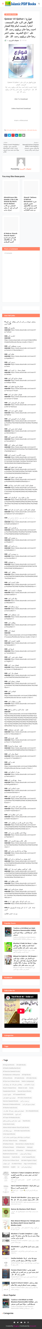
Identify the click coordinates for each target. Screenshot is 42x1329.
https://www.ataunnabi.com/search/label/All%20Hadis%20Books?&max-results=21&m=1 (20, 340)
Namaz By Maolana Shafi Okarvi (23, 1209)
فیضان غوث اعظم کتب (9, 1098)
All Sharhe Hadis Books (10, 1108)
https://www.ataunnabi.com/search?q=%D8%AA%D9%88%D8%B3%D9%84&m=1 (20, 749)
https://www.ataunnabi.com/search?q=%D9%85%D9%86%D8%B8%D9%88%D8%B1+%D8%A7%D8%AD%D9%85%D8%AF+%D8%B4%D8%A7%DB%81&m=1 (20, 874)
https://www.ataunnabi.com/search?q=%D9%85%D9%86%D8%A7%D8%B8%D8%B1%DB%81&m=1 (21, 576)
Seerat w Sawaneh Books (10, 1101)
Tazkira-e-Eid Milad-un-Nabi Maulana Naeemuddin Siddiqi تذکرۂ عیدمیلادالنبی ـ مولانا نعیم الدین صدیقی (25, 931)
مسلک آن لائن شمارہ (25, 1154)
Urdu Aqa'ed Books (9, 1134)
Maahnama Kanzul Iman (10, 1154)
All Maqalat (22, 1140)
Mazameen (6, 1157)
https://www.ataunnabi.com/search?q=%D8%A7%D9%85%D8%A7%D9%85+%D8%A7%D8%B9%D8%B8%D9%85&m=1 (20, 471)
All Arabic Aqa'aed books (22, 1131)
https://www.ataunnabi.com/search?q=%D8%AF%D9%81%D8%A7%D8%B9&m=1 (20, 585)
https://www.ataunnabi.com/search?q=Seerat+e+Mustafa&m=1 (20, 349)
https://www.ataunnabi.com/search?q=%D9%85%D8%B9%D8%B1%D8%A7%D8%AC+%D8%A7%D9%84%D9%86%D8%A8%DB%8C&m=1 (20, 894)
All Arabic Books (11, 130)
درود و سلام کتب (7, 1131)
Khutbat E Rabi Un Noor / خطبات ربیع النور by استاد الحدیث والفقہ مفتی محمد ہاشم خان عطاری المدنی (25, 945)
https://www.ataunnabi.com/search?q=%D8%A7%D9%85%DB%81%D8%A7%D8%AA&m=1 (21, 423)
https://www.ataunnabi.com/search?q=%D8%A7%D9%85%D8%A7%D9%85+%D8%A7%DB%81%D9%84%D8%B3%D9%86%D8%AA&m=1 (20, 490)
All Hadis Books (19, 1078)
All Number (19, 1150)
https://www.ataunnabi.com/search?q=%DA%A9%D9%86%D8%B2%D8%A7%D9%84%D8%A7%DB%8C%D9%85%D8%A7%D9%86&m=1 (21, 503)
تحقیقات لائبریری (14, 40)
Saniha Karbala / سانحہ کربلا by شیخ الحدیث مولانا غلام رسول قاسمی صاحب (24, 1259)
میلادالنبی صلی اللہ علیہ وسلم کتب (12, 1084)
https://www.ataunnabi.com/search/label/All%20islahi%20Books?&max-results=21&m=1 (20, 695)
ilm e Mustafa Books (32, 1111)
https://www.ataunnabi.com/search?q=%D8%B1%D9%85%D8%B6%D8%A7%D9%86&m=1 (21, 685)
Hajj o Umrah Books (30, 1164)
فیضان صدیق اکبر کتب (28, 1104)
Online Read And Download (21, 108)
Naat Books (26, 1121)
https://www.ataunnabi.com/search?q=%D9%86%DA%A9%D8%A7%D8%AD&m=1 (20, 884)
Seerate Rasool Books (24, 1091)
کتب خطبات (6, 1164)
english (13, 1167)
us (18, 1167)
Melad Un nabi (22, 1088)
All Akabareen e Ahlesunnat (11, 1075)
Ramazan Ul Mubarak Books (11, 1104)
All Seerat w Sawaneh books (11, 1071)
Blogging (16, 1326)
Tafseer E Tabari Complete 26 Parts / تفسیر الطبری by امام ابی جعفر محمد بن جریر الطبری (25, 1175)
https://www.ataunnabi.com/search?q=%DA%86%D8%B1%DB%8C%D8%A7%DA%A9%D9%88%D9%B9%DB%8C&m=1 (20, 827)
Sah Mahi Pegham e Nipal (28, 1160)
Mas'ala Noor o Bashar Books (25, 1144)
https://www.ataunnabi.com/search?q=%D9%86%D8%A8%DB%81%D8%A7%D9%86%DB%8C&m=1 (20, 863)
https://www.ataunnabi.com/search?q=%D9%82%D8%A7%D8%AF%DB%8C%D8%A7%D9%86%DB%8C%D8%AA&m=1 (20, 532)
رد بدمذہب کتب (24, 1101)
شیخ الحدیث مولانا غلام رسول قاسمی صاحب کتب (16, 1137)
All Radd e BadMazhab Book (11, 1068)
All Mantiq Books (31, 1150)
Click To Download (21, 99)
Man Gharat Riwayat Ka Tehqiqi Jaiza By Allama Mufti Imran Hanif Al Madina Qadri (25, 1223)
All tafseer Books (8, 1144)
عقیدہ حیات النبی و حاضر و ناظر (12, 1121)
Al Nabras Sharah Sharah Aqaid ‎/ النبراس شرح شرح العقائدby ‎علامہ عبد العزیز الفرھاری (10, 237)
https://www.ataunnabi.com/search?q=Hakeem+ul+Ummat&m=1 (20, 513)
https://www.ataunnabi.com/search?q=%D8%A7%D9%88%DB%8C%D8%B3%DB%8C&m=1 (20, 800)
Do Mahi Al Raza (17, 1164)
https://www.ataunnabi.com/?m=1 (19, 903)
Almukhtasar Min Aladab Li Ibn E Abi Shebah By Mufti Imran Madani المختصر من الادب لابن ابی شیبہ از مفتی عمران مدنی (11, 203)
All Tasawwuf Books (19, 1094)
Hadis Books (16, 1157)
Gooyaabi (33, 1326)
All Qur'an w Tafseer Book (11, 1160)
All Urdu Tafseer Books (10, 1140)
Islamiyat (29, 1147)
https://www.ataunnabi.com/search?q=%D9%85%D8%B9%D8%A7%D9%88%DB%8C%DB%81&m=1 (21, 449)
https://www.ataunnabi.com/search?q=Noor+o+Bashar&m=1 (20, 741)
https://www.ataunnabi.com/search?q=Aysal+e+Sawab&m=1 (20, 757)
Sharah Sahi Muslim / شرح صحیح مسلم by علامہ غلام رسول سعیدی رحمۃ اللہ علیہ (25, 1198)
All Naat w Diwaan (8, 1147)
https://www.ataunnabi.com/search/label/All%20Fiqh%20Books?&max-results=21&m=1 (20, 766)
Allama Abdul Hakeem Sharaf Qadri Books (16, 1127)
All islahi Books (32, 130)
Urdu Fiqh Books (8, 1114)
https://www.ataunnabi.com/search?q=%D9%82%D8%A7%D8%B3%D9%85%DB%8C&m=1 (21, 845)
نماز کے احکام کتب (29, 1084)
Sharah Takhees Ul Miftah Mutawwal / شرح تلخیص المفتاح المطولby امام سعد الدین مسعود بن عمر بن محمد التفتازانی (30, 203)
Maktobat (6, 1167)
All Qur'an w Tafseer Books (11, 1081)
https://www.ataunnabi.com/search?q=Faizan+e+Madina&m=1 (20, 668)
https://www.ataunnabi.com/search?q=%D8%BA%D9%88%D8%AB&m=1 (20, 480)
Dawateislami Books (9, 1091)
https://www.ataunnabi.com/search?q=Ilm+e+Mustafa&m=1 (20, 733)
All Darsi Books (7, 1078)
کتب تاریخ (18, 1114)
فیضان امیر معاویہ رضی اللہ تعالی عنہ (13, 1111)
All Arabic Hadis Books (25, 1098)
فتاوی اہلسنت (7, 1094)
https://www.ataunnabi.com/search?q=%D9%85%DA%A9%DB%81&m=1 (20, 676)
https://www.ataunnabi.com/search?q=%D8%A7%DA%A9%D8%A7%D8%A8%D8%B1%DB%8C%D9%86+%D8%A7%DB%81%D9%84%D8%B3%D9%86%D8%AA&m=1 (20, 460)
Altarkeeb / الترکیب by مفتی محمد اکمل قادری (25, 1248)
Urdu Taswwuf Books (28, 1157)
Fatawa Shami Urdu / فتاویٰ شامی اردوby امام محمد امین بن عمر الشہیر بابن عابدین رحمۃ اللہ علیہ (24, 1272)
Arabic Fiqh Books (8, 1150)
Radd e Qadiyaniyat (28, 1081)
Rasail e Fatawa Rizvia (9, 1088)
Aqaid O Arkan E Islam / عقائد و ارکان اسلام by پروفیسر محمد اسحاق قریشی (24, 1284)
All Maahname (20, 1147)
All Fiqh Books (21, 130)
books (31, 1088)
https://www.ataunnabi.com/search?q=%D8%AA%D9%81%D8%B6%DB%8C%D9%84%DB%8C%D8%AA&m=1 (20, 566)
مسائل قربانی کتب (26, 1167)
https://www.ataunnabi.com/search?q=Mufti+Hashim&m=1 (20, 810)
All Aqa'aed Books (8, 1065)
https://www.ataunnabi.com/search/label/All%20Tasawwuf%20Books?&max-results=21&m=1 (20, 635)
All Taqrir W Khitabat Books (11, 1117)
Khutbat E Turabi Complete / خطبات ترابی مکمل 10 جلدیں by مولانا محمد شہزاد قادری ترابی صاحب (25, 1236)
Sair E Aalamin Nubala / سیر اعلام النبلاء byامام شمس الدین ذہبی (25, 1187)
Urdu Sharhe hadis (8, 1124)
